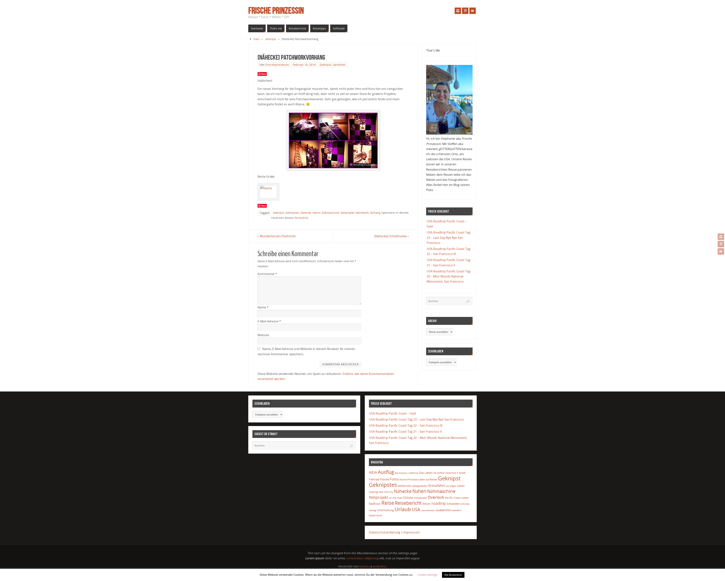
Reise (387, 502)
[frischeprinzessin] (721, 236)
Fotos (394, 479)
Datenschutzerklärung (384, 532)
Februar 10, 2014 (304, 64)
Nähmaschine (330, 212)
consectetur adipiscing (362, 558)
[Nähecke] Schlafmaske (391, 236)
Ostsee (408, 497)
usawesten (443, 510)
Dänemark (450, 473)
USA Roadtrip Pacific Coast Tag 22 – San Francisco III (405, 425)
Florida (384, 479)
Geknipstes (292, 212)
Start (256, 39)
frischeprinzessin (277, 64)
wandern (456, 510)
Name (263, 307)
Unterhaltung (385, 510)
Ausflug (386, 472)
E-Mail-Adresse (269, 321)
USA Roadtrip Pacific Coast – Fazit (392, 413)
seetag (372, 510)
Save (263, 73)
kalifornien (404, 486)
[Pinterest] (721, 244)
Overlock (436, 497)
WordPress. (380, 566)
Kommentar (267, 274)
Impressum (411, 532)
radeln (465, 497)
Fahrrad (374, 479)
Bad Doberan (401, 473)
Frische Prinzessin (276, 11)
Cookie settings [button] (427, 574)
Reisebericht (408, 503)
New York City (386, 492)
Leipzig (373, 492)
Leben (461, 486)
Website (263, 335)
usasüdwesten (428, 510)
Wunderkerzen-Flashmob (277, 236)
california (413, 472)
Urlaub (403, 509)
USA (416, 509)
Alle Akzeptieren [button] (453, 574)
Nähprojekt (347, 212)
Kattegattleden (420, 485)
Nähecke (306, 212)
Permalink (301, 218)
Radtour (375, 504)
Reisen (426, 503)
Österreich (375, 515)
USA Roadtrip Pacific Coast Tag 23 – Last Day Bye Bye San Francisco (448, 237)
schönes (465, 503)
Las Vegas (451, 486)
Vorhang (375, 212)
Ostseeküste (420, 497)
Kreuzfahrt (436, 485)
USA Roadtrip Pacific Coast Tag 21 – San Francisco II (405, 431)
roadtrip (439, 503)
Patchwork (362, 212)
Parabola (364, 566)
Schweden (453, 503)
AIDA (373, 472)
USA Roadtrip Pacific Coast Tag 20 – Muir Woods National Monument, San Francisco (448, 276)
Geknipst (270, 39)
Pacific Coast (453, 497)
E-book (461, 473)
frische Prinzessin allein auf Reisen (418, 479)
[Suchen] (468, 301)
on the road (395, 497)
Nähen (316, 212)
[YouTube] (721, 251)
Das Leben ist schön (432, 473)
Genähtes (339, 64)
